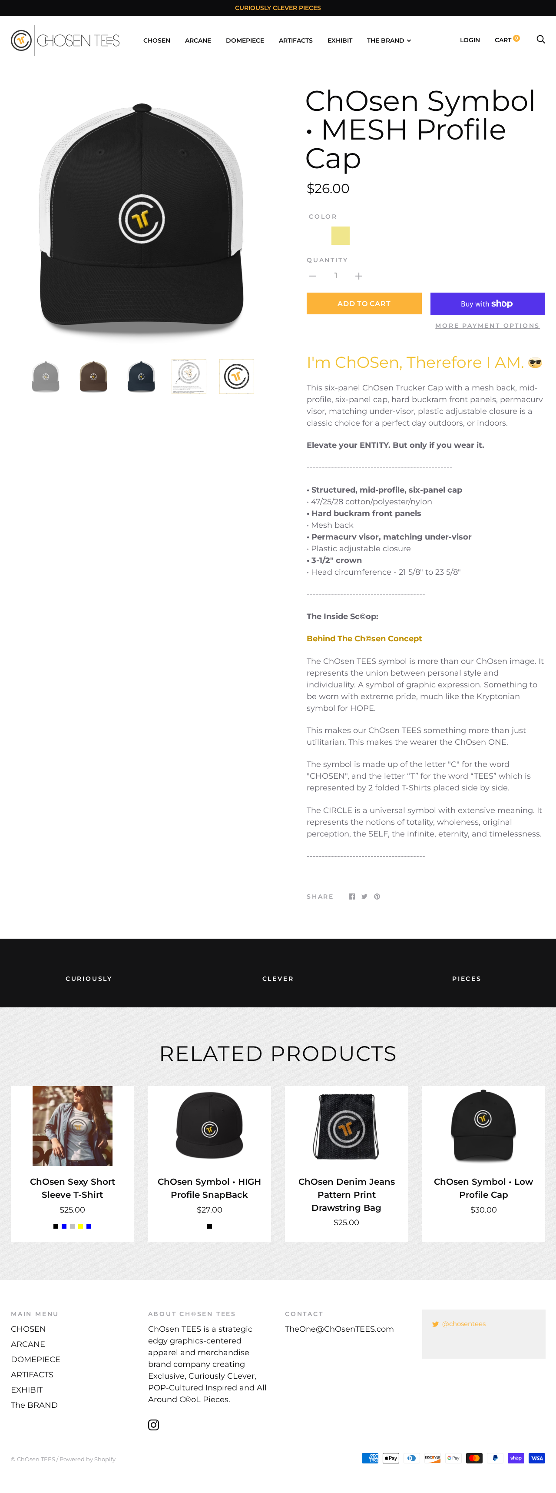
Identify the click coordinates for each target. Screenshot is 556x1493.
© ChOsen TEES (33, 1459)
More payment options (487, 326)
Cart (506, 40)
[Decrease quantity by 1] (313, 276)
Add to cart (364, 304)
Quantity (327, 260)
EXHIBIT (340, 40)
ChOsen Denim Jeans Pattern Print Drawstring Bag (346, 1194)
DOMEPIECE (245, 40)
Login (470, 40)
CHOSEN (156, 40)
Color (323, 216)
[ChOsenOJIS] (535, 362)
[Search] (540, 40)
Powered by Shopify (88, 1459)
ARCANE (198, 40)
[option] (141, 217)
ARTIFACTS (296, 40)
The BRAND (385, 40)
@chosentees (464, 1324)
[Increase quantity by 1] (359, 276)
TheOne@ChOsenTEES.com (339, 1329)
